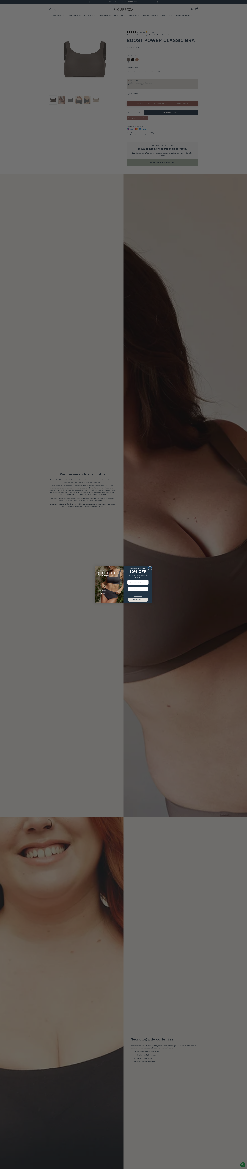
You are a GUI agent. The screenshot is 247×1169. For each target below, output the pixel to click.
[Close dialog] (150, 568)
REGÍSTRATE (138, 599)
